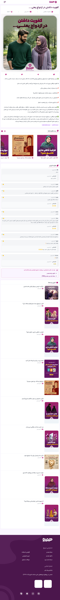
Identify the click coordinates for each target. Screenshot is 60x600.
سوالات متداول (26, 560)
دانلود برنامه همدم (51, 273)
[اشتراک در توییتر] (22, 74)
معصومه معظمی (47, 12)
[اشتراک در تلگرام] (38, 74)
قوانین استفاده (26, 552)
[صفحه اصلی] (53, 2)
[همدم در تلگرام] (27, 593)
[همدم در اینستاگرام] (33, 593)
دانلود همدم (49, 556)
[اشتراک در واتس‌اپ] (6, 74)
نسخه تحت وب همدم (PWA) (48, 276)
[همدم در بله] (21, 593)
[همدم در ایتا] (38, 593)
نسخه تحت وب (48, 560)
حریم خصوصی (26, 556)
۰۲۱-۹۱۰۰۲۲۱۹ (48, 571)
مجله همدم (49, 552)
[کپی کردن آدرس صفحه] (54, 74)
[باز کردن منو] (5, 2)
